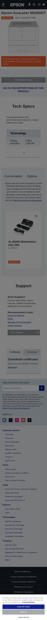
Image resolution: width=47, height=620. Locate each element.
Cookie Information (28, 602)
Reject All (23, 612)
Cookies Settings (23, 617)
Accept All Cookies (23, 606)
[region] (23, 607)
